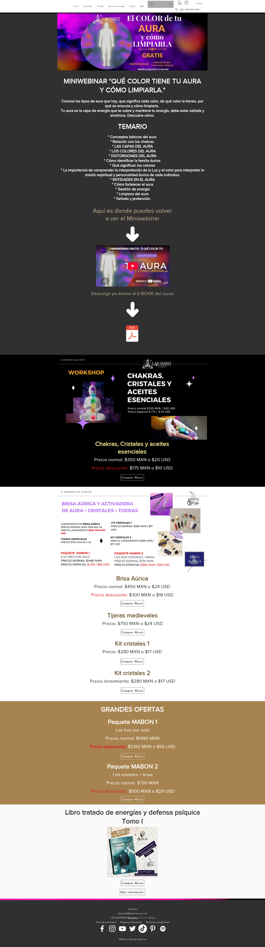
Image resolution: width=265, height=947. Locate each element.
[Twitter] (132, 928)
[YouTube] (122, 928)
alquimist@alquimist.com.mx (132, 913)
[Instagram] (112, 928)
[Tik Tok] (142, 928)
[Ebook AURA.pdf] (132, 334)
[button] (180, 3)
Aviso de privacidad (106, 922)
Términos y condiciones (157, 922)
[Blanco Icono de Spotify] (163, 928)
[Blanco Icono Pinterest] (152, 928)
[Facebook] (102, 928)
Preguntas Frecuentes (131, 922)
